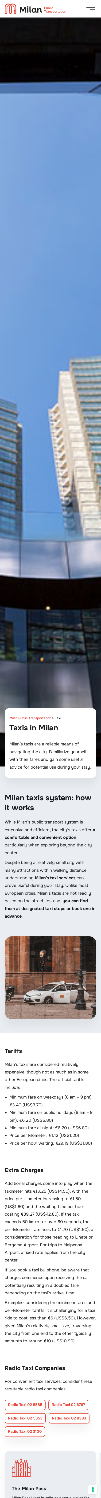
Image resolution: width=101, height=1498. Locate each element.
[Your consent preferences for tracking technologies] (92, 1489)
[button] (90, 8)
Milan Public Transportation (30, 718)
